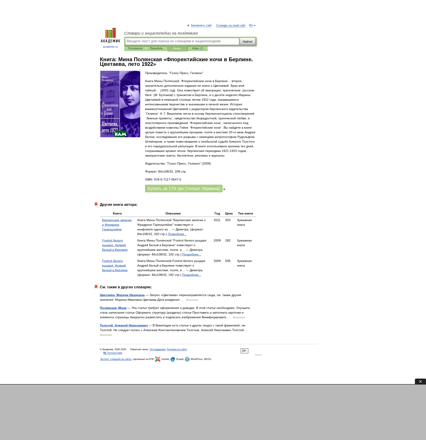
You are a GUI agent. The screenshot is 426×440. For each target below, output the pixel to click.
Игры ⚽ (197, 48)
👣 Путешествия (112, 353)
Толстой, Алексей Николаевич (124, 325)
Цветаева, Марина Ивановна (122, 295)
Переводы (156, 48)
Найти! (247, 41)
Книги (177, 48)
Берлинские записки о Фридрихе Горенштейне (117, 224)
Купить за (184, 188)
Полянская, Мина (113, 308)
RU (251, 25)
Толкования (135, 48)
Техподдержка (158, 349)
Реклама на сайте (177, 349)
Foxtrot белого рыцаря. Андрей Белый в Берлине (115, 245)
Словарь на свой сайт (231, 25)
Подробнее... (177, 234)
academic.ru (110, 46)
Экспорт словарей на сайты (115, 359)
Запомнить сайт (201, 25)
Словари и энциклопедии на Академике (161, 33)
